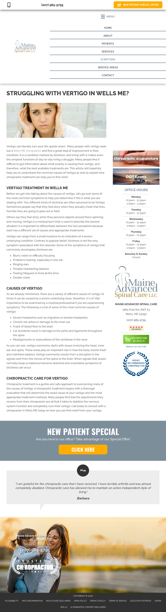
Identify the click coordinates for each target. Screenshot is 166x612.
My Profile (142, 347)
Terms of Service (118, 601)
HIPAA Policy (80, 601)
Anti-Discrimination (32, 601)
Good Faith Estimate (140, 601)
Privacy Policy (97, 601)
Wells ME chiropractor (27, 150)
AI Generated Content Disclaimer (88, 607)
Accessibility (11, 601)
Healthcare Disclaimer (58, 601)
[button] (83, 449)
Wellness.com (131, 347)
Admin (158, 601)
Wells (63, 607)
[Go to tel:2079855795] (48, 5)
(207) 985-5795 (136, 320)
